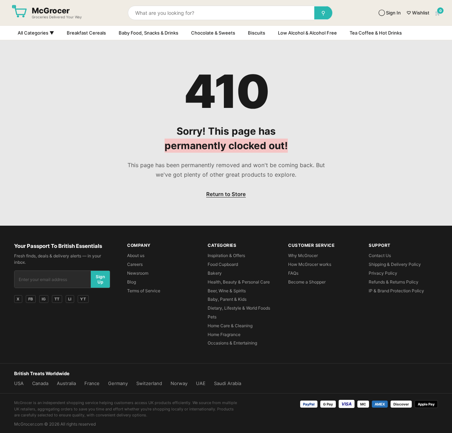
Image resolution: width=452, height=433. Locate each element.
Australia (66, 383)
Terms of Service (143, 290)
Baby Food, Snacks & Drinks (148, 33)
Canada (40, 383)
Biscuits (256, 33)
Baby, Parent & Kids (227, 299)
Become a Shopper (307, 282)
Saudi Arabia (227, 383)
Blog (131, 282)
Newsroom (137, 273)
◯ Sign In (390, 13)
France (92, 383)
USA (19, 383)
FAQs (293, 273)
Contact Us (380, 255)
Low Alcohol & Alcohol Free (307, 33)
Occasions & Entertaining (232, 343)
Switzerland (149, 383)
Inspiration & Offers (226, 255)
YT (83, 299)
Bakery (215, 273)
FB (30, 299)
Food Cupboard (223, 264)
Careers (135, 264)
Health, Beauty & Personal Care (239, 282)
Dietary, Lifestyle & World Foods (239, 308)
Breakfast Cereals (86, 33)
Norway (179, 383)
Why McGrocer (303, 255)
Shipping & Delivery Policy (395, 264)
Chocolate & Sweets (213, 33)
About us (135, 255)
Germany (118, 383)
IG (44, 299)
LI (70, 299)
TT (57, 299)
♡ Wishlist (417, 13)
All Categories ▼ (36, 33)
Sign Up (100, 279)
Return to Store (226, 194)
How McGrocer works (309, 264)
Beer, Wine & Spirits (227, 290)
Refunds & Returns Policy (393, 282)
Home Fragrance (224, 334)
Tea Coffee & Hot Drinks (376, 33)
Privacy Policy (383, 273)
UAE (201, 383)
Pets (212, 316)
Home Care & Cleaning (230, 325)
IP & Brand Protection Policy (396, 290)
